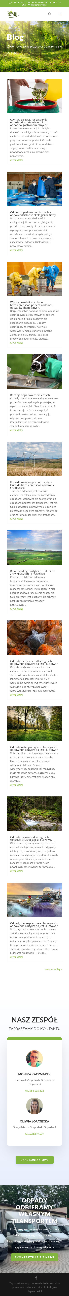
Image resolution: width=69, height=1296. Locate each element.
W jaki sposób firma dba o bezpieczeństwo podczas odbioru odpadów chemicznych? (31, 305)
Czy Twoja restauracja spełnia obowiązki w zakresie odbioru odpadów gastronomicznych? (28, 122)
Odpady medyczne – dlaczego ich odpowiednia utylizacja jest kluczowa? (34, 662)
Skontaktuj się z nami (34, 1257)
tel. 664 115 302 (34, 1090)
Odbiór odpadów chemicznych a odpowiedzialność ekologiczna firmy (33, 214)
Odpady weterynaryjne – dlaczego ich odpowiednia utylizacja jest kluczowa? (34, 748)
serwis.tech (41, 1283)
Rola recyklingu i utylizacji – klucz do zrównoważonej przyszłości (32, 572)
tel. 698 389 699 (34, 1133)
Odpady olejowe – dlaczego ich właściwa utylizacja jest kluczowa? (31, 838)
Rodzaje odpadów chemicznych (30, 395)
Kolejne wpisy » (53, 969)
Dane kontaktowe (35, 1159)
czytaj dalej (16, 160)
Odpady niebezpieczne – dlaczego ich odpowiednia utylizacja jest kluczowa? (34, 924)
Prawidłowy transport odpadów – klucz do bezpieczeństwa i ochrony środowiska (32, 485)
